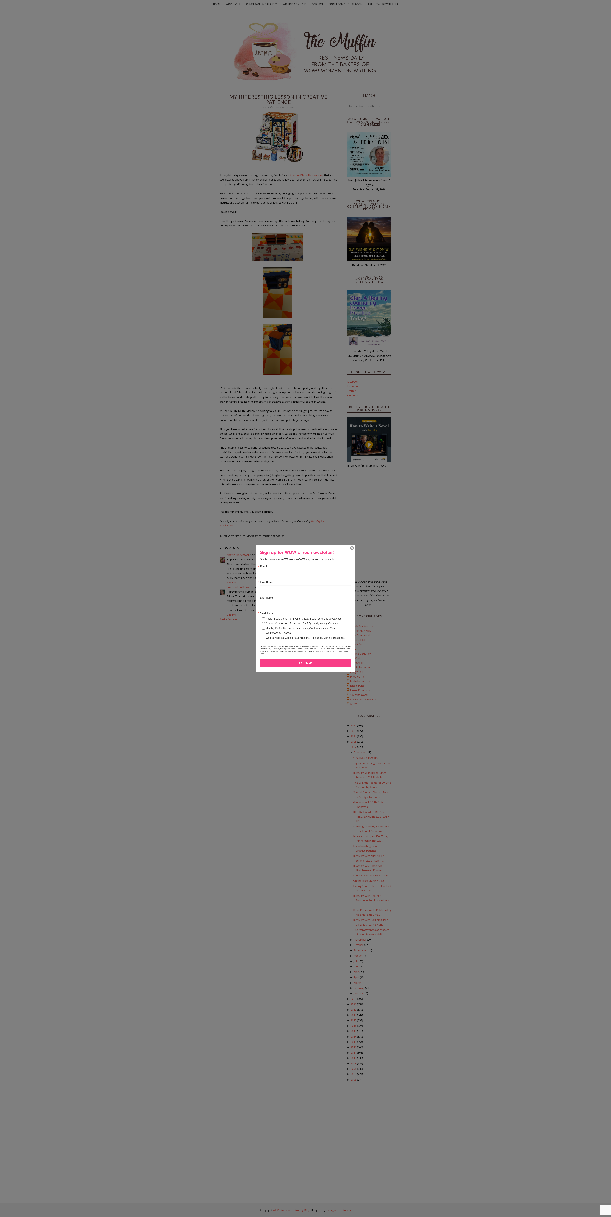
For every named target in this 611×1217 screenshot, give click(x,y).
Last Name (266, 597)
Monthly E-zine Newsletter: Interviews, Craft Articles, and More (301, 628)
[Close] (352, 548)
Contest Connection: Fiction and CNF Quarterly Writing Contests (302, 623)
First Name (266, 582)
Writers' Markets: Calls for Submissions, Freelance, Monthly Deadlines (305, 637)
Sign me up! (305, 662)
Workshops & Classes (278, 633)
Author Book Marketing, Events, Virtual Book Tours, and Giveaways (303, 618)
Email (263, 566)
